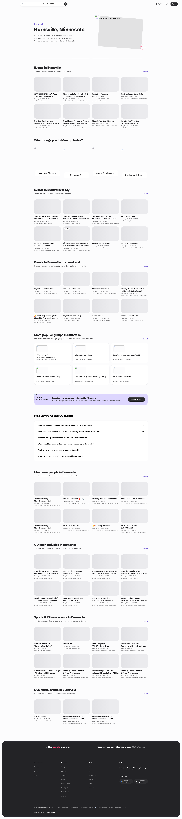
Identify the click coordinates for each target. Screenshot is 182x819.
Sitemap (63, 796)
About (90, 767)
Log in (36, 771)
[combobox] (52, 4)
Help (35, 775)
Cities (63, 779)
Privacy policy (74, 807)
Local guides (65, 788)
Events (63, 771)
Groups (63, 767)
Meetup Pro (92, 775)
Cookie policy (103, 807)
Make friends (65, 792)
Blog (90, 771)
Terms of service (63, 807)
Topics (63, 775)
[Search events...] (65, 4)
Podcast (91, 788)
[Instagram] (140, 768)
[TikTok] (146, 768)
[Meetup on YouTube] (134, 768)
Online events (65, 783)
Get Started (138, 747)
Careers (91, 779)
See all (145, 71)
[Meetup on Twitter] (128, 768)
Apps (90, 783)
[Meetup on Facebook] (121, 768)
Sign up (36, 767)
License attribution (115, 807)
